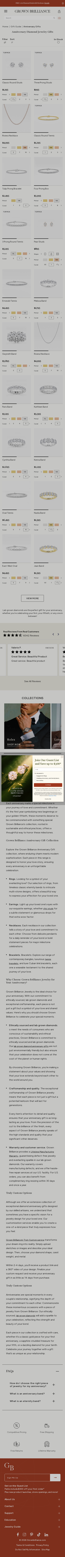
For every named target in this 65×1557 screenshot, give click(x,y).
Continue (48, 785)
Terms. (55, 795)
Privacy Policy (51, 795)
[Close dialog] (62, 757)
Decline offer (48, 798)
